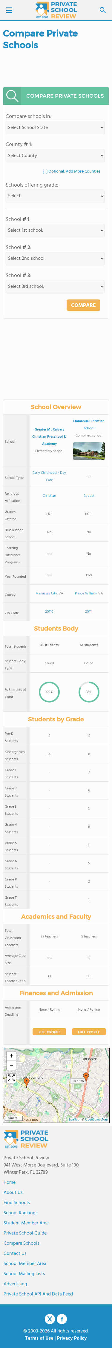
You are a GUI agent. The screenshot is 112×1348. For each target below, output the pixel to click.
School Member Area (25, 1263)
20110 (49, 612)
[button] (86, 1077)
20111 (89, 612)
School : (18, 219)
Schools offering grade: (32, 185)
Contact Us (15, 1253)
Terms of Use (39, 1338)
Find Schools (17, 1202)
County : (19, 144)
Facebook (61, 1319)
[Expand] (11, 1078)
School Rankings (21, 1213)
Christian (49, 496)
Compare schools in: (28, 116)
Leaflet (74, 1119)
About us (13, 1192)
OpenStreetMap (96, 1119)
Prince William (86, 594)
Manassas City (46, 594)
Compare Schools (21, 1243)
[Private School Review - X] (50, 1319)
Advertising (15, 1284)
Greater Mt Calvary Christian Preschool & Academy (49, 437)
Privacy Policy (72, 1338)
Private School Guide (25, 1233)
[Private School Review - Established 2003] (56, 10)
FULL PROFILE (49, 1032)
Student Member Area (26, 1223)
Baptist (89, 496)
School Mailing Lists (24, 1274)
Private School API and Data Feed (38, 1294)
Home (10, 1182)
